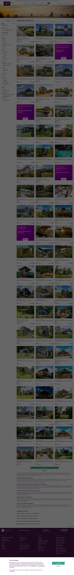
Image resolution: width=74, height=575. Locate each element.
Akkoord (58, 563)
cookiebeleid (33, 565)
